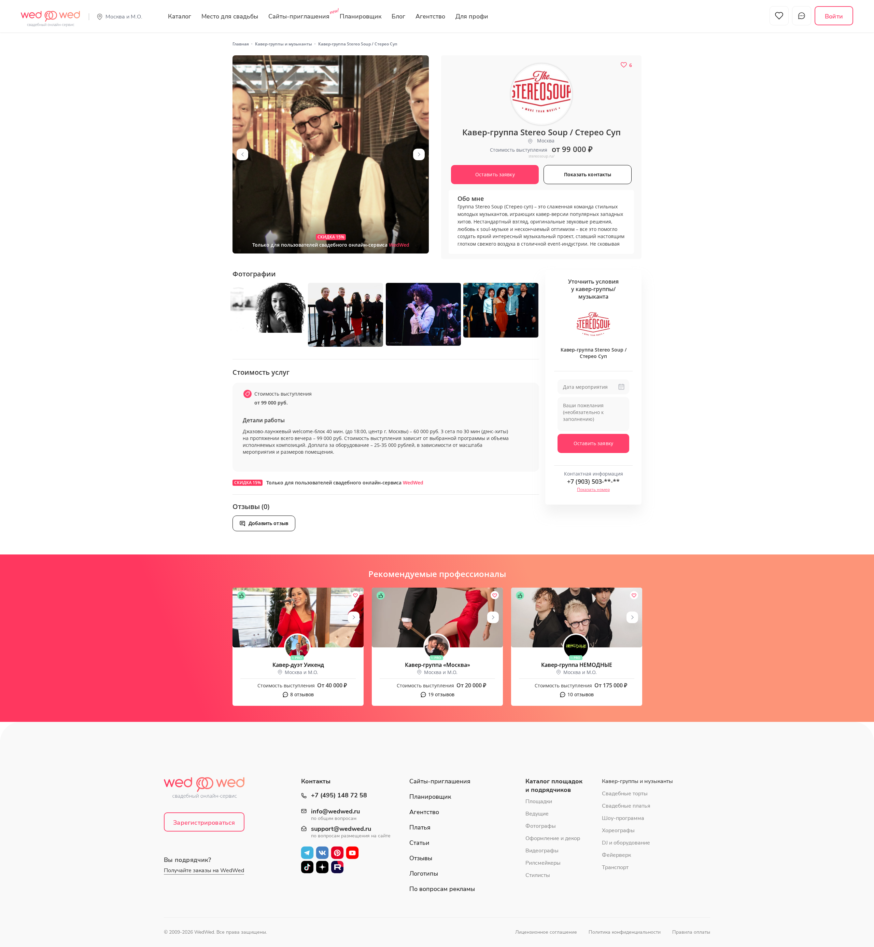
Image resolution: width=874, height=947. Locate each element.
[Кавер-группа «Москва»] (437, 617)
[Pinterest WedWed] (337, 853)
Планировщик (360, 16)
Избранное (779, 15)
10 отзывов (580, 694)
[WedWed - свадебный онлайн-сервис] (208, 790)
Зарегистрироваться (204, 823)
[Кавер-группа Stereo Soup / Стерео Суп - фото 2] (268, 308)
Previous (242, 154)
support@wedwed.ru (341, 829)
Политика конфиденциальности (625, 932)
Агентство (430, 16)
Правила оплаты (691, 932)
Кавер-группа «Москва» (437, 665)
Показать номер (593, 489)
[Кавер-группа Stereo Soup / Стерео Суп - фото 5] (500, 310)
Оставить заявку (593, 443)
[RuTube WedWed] (337, 867)
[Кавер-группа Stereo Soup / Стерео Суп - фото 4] (423, 314)
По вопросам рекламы (442, 889)
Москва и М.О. (123, 16)
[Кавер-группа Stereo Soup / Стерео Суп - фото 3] (345, 315)
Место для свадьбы (229, 16)
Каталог (179, 16)
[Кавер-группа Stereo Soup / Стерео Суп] (330, 154)
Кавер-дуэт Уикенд (298, 665)
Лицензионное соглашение (546, 932)
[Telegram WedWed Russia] (307, 853)
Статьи (419, 843)
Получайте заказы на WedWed (204, 870)
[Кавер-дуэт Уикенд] (298, 617)
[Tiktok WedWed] (307, 867)
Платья (420, 827)
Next (419, 154)
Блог (398, 16)
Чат (801, 15)
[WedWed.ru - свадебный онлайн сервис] (50, 15)
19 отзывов (441, 694)
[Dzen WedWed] (322, 867)
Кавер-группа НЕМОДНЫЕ (576, 665)
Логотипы (423, 873)
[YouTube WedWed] (352, 853)
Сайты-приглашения (298, 16)
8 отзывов (302, 694)
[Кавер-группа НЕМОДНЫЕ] (576, 617)
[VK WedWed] (322, 853)
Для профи (471, 16)
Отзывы (420, 858)
